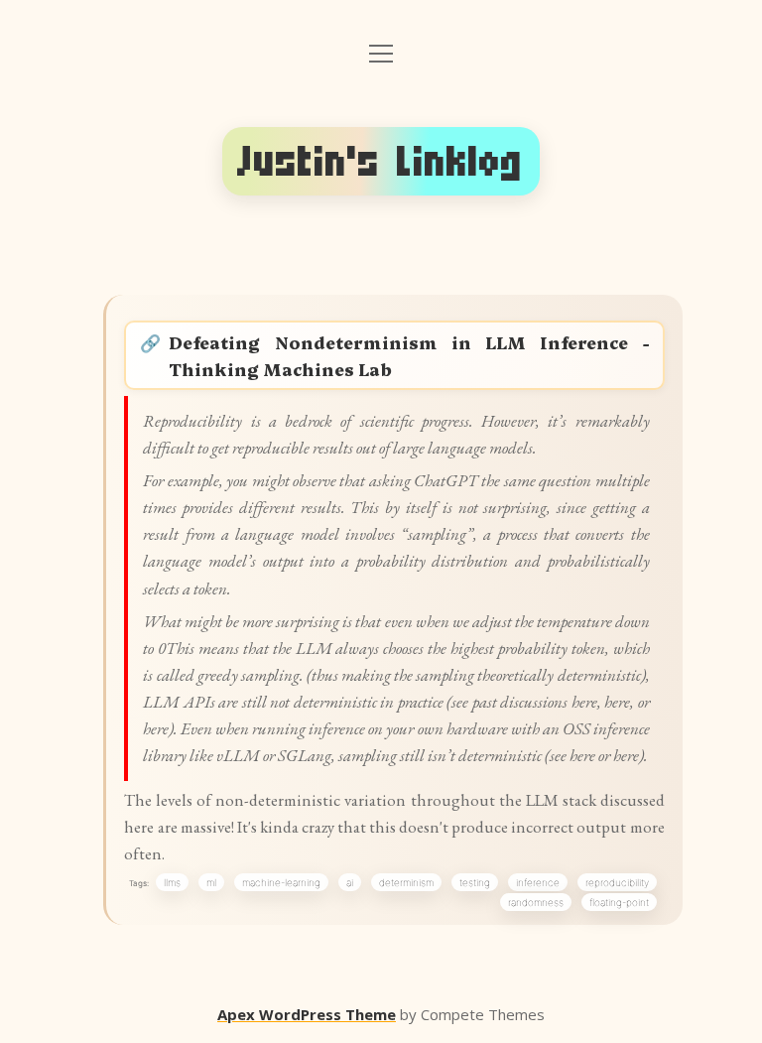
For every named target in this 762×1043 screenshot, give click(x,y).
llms (172, 882)
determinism (406, 882)
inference (538, 882)
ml (211, 882)
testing (474, 882)
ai (349, 882)
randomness (536, 902)
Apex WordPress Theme (306, 1014)
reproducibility (617, 882)
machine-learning (281, 882)
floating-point (619, 902)
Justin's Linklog (381, 161)
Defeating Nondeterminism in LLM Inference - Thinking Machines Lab (408, 355)
